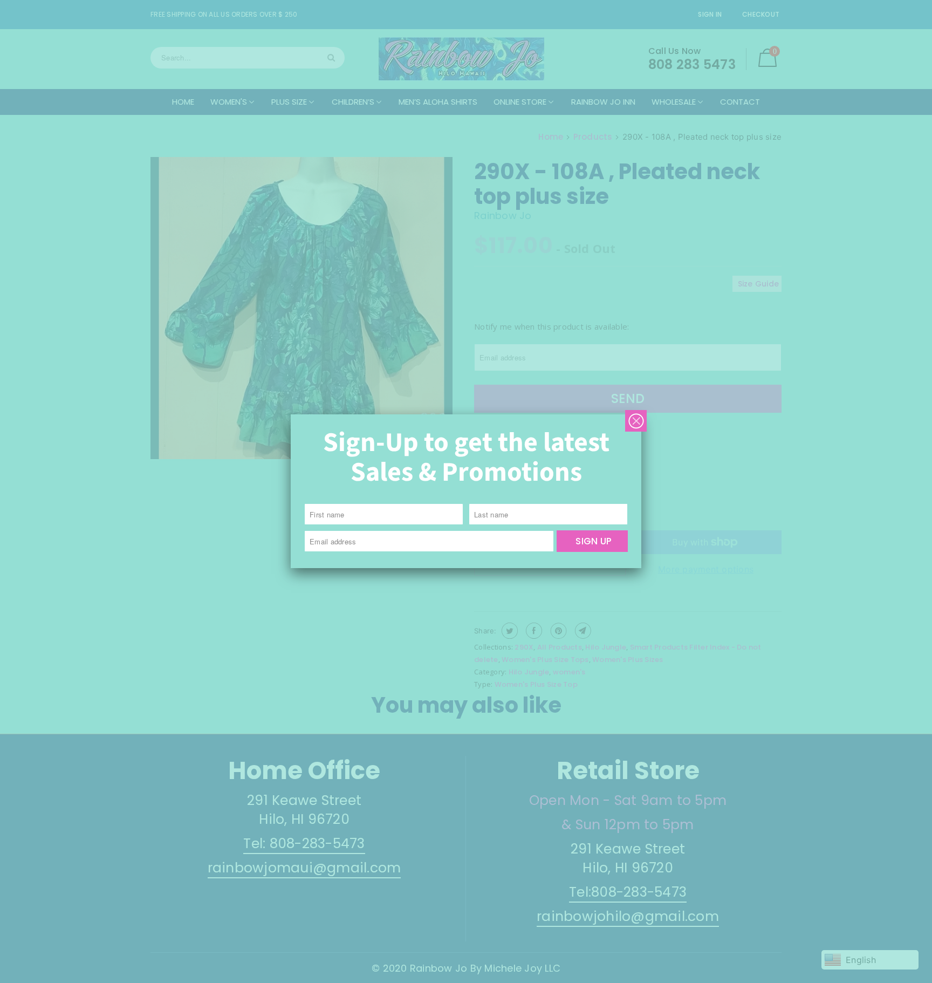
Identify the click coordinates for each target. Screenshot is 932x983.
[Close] (636, 421)
